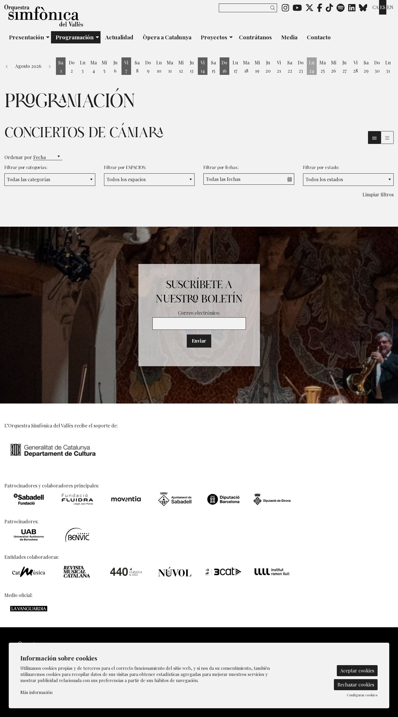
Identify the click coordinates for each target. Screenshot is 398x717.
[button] (273, 7)
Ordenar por (18, 157)
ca (375, 7)
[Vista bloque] (374, 137)
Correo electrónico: (199, 313)
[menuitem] (285, 7)
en (390, 7)
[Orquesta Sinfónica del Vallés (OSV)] (66, 18)
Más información (36, 692)
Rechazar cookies (355, 684)
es (382, 7)
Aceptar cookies (357, 670)
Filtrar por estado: (321, 167)
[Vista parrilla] (387, 137)
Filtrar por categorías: (25, 167)
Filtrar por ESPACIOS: (125, 167)
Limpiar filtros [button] (378, 194)
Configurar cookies (362, 695)
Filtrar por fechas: (221, 167)
